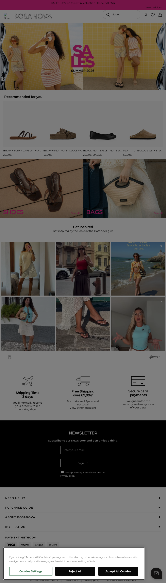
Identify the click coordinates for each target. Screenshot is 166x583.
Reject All (75, 571)
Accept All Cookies (118, 571)
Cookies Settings (30, 571)
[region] (74, 563)
